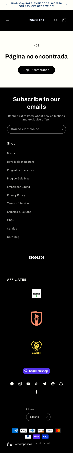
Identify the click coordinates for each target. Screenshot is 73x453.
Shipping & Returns (19, 211)
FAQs (10, 220)
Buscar (11, 153)
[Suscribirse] (62, 129)
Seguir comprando (37, 70)
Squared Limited (41, 443)
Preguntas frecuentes (21, 170)
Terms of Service (18, 203)
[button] (7, 20)
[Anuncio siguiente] (66, 5)
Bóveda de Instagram (20, 161)
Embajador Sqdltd (18, 187)
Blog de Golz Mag (18, 178)
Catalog (12, 228)
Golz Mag (13, 237)
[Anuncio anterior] (7, 5)
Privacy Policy (16, 195)
